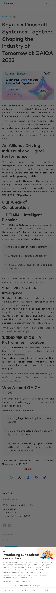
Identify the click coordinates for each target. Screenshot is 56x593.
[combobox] (10, 499)
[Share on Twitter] (19, 477)
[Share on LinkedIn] (28, 477)
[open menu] (52, 4)
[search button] (46, 4)
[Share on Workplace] (44, 477)
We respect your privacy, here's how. (16, 582)
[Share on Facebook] (36, 477)
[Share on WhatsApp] (11, 477)
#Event (28, 469)
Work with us (8, 534)
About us (6, 541)
